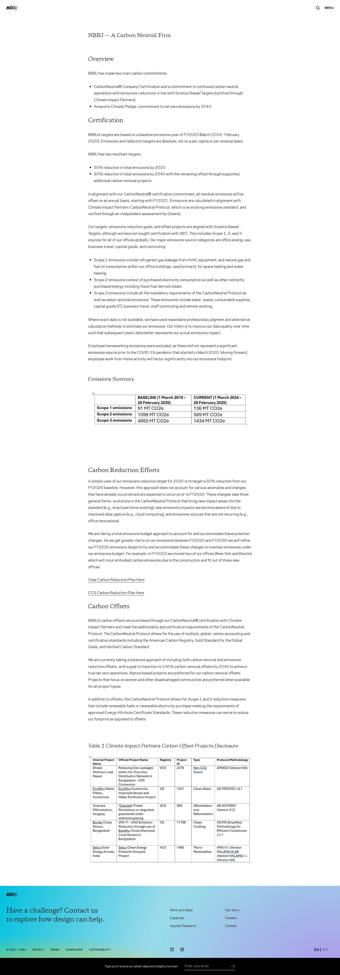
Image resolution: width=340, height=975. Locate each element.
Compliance (74, 949)
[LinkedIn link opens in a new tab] (172, 950)
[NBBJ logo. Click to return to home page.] (11, 8)
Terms (54, 949)
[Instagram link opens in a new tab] (182, 950)
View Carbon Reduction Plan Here (116, 579)
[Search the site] (318, 8)
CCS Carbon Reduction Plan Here (116, 592)
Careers (231, 918)
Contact (231, 925)
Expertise (177, 918)
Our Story (232, 910)
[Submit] (233, 966)
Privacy (38, 949)
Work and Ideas (181, 910)
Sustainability (100, 949)
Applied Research (183, 925)
